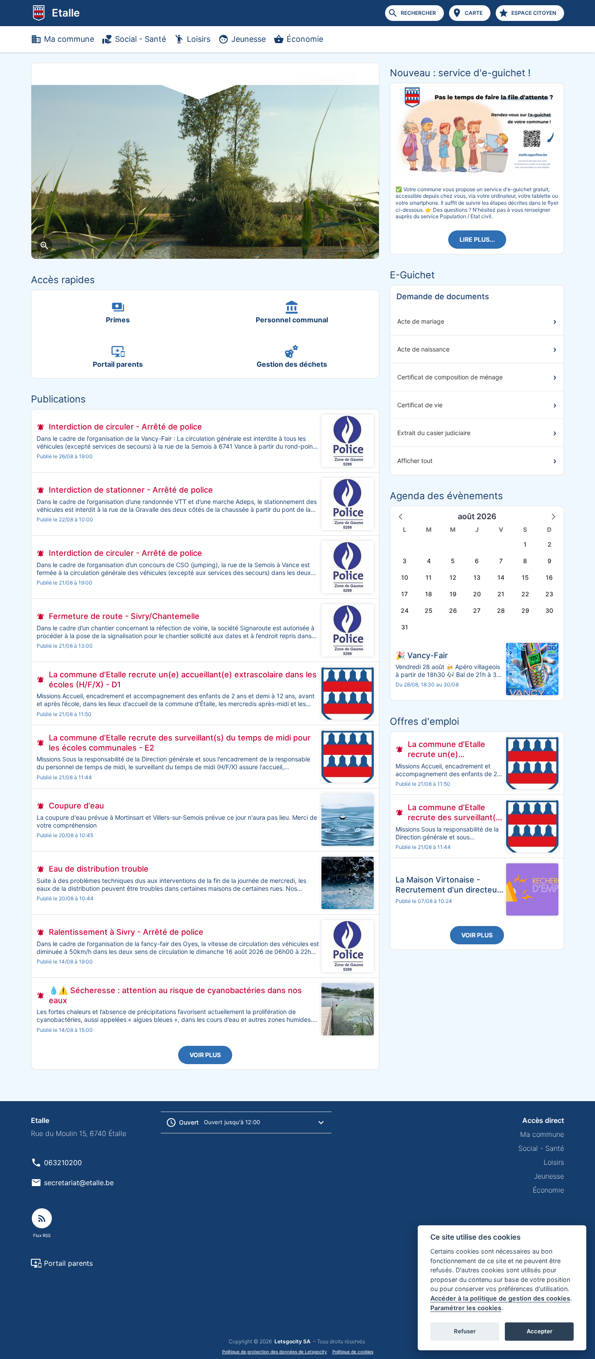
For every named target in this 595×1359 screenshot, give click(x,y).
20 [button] (477, 594)
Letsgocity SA (292, 1341)
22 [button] (525, 594)
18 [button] (428, 594)
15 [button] (525, 577)
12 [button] (453, 577)
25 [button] (429, 610)
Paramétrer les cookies (465, 1308)
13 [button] (476, 577)
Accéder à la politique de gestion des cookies (500, 1298)
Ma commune (69, 39)
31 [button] (404, 627)
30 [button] (549, 610)
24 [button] (405, 610)
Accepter (539, 1331)
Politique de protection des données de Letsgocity (274, 1351)
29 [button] (525, 610)
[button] (401, 516)
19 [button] (453, 594)
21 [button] (500, 594)
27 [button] (476, 610)
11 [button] (429, 577)
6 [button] (477, 561)
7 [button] (501, 561)
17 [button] (404, 594)
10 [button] (404, 577)
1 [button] (525, 544)
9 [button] (549, 561)
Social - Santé (140, 39)
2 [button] (549, 544)
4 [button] (429, 561)
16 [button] (549, 577)
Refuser (465, 1331)
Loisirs (198, 39)
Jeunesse (248, 39)
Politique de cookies (352, 1351)
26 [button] (453, 610)
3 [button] (404, 561)
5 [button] (453, 561)
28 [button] (501, 610)
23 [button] (549, 594)
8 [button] (525, 561)
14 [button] (500, 577)
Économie (305, 39)
